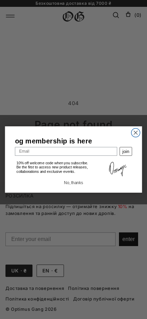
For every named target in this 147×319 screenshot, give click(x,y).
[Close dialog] (135, 132)
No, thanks (73, 183)
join (125, 151)
